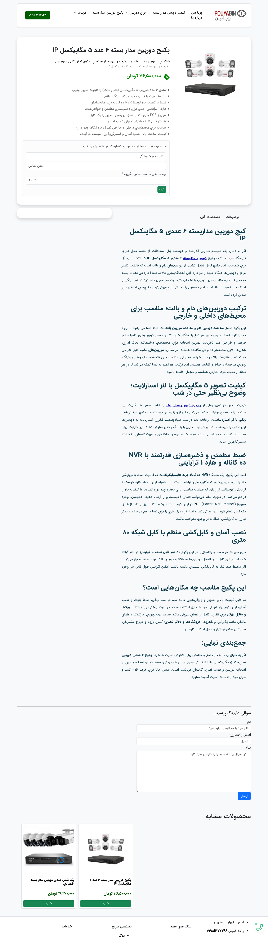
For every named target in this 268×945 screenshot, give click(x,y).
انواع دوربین (138, 12)
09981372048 (37, 15)
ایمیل (247, 734)
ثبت (161, 189)
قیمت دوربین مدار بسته (169, 12)
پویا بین (196, 12)
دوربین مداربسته (194, 258)
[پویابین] (230, 15)
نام (249, 721)
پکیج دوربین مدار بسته (108, 12)
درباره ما (196, 17)
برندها (81, 12)
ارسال (244, 796)
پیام (248, 747)
